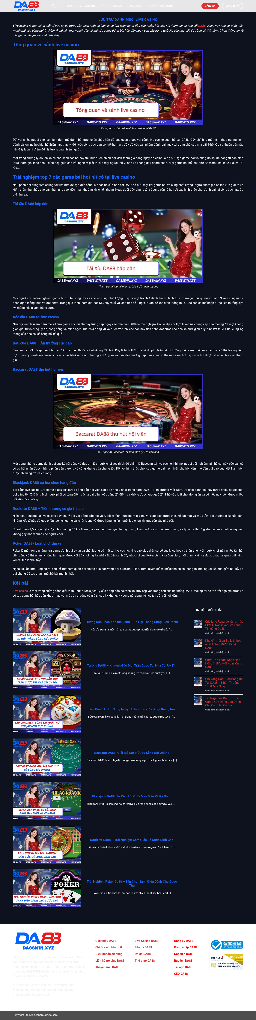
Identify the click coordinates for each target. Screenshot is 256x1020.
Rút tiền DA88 (183, 960)
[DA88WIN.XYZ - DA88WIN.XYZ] (29, 6)
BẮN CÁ (103, 6)
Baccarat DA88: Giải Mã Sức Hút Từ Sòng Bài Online (131, 753)
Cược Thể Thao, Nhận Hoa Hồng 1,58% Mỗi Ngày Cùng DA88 (223, 663)
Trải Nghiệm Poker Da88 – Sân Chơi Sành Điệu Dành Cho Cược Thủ (132, 883)
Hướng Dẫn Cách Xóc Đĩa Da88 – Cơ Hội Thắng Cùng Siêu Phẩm (132, 622)
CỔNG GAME (134, 6)
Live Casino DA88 (146, 941)
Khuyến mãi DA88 (107, 967)
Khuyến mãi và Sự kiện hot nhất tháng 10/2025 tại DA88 (223, 644)
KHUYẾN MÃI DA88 (160, 6)
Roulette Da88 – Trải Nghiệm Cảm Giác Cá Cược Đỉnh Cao (131, 840)
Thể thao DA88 (145, 960)
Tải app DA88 (183, 967)
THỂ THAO (65, 6)
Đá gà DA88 (143, 954)
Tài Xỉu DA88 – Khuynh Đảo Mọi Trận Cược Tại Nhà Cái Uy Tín (132, 665)
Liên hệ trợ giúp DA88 (109, 960)
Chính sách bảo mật (108, 947)
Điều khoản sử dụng (108, 954)
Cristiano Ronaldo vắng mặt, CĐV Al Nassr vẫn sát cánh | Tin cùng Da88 (224, 625)
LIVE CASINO (86, 6)
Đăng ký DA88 (183, 941)
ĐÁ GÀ (117, 6)
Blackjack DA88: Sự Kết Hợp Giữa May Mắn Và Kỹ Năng (131, 796)
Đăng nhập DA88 (185, 947)
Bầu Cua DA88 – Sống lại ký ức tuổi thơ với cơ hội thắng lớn (132, 709)
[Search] (53, 6)
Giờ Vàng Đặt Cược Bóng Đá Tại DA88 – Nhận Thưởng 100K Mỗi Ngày (224, 682)
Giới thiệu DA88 (105, 941)
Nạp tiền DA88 (183, 954)
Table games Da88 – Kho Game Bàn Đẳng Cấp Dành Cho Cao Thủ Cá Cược (223, 701)
